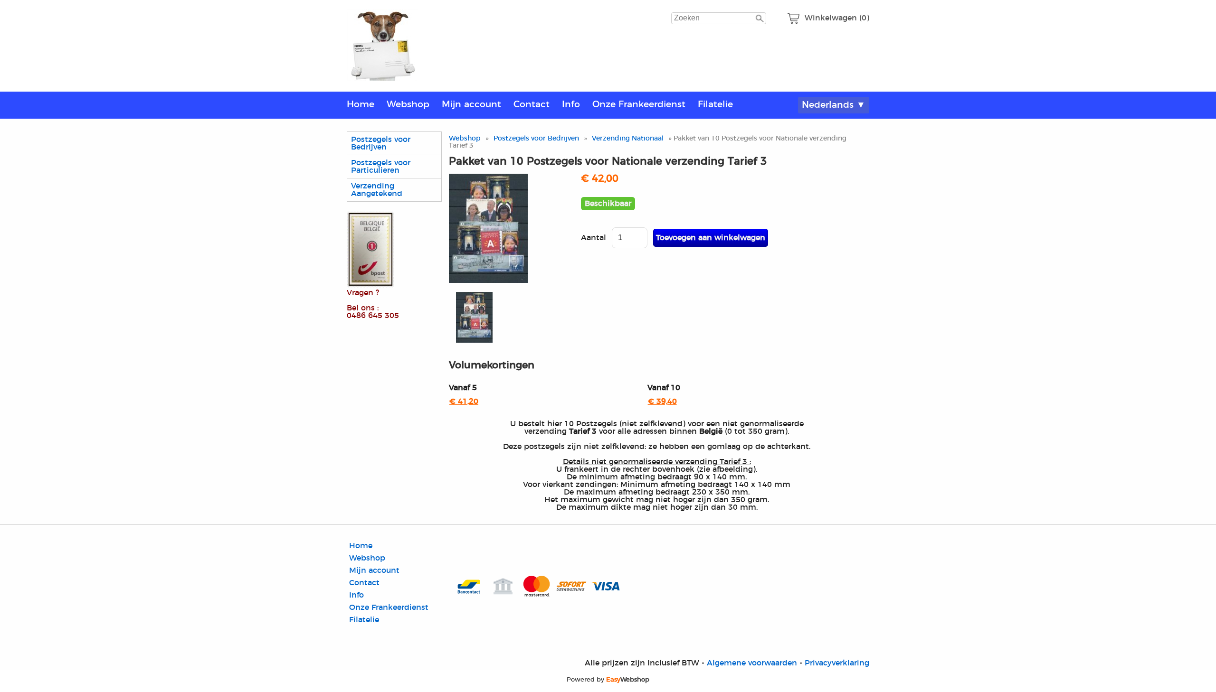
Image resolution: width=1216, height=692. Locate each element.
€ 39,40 (662, 401)
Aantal (593, 238)
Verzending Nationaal (628, 138)
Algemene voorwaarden (752, 663)
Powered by (608, 679)
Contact (531, 104)
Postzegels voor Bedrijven (380, 143)
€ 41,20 (463, 401)
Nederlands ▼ (833, 105)
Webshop (408, 104)
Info (571, 104)
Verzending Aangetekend (376, 189)
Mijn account (471, 104)
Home (360, 104)
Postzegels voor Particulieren (380, 166)
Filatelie (715, 104)
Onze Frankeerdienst (638, 104)
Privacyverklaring (837, 663)
